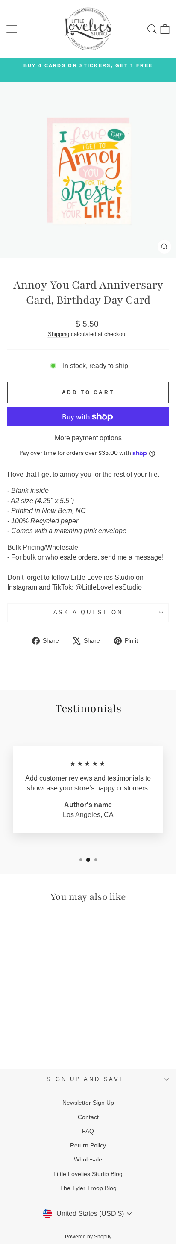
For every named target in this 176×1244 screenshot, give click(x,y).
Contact (88, 1117)
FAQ (88, 1131)
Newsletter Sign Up (88, 1102)
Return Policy (88, 1145)
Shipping (58, 334)
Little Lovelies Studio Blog (88, 1173)
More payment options (88, 438)
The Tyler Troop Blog (88, 1188)
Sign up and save (86, 1079)
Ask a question (88, 613)
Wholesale (88, 1159)
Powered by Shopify (88, 1237)
